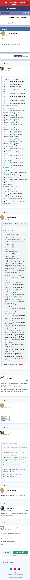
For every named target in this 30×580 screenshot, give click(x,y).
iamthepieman (17, 22)
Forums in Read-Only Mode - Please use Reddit (14, 3)
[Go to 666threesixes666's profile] (1, 527)
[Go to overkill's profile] (1, 68)
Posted (7, 35)
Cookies (15, 572)
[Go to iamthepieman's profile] (2, 32)
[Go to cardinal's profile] (1, 377)
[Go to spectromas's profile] (1, 507)
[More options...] (26, 36)
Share (7, 552)
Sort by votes (18, 56)
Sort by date (25, 56)
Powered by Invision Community (15, 577)
